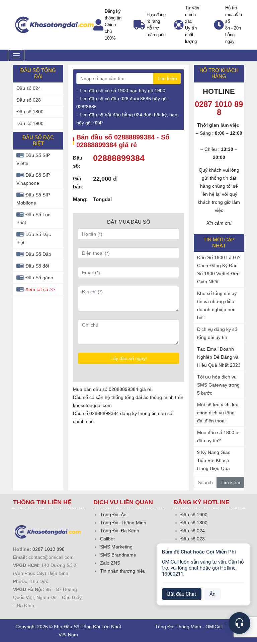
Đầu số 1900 (30, 123)
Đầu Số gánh (39, 277)
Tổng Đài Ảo (113, 514)
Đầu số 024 (28, 88)
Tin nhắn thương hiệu (123, 571)
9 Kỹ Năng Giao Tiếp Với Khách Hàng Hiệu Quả (214, 460)
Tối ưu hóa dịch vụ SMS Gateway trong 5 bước (218, 385)
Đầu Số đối (37, 266)
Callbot (107, 538)
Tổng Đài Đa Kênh (119, 530)
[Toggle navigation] (16, 55)
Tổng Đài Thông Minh (123, 522)
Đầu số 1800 (30, 111)
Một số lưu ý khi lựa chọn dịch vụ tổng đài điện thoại (218, 412)
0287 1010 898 (48, 549)
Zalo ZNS (110, 563)
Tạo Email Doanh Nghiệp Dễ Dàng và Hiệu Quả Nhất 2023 (219, 357)
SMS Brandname (118, 555)
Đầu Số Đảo (38, 254)
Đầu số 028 (28, 100)
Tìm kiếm (167, 78)
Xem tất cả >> (40, 289)
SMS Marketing (116, 546)
